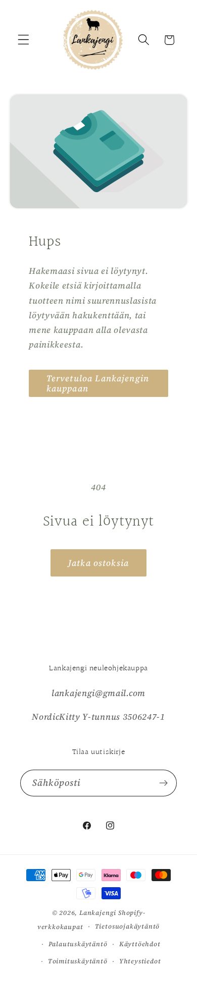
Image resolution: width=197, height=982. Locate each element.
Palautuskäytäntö (78, 944)
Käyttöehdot (140, 944)
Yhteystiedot (140, 961)
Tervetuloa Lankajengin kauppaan (97, 383)
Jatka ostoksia (98, 563)
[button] (23, 40)
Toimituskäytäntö (78, 961)
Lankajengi (97, 912)
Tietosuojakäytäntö (127, 926)
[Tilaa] (163, 783)
